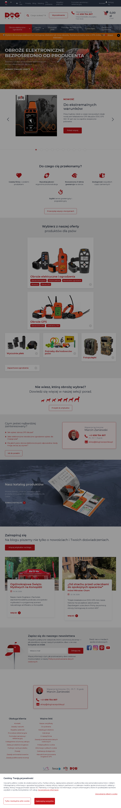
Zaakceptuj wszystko (45, 801)
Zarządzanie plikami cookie (106, 794)
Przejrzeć (60, 79)
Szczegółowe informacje (48, 790)
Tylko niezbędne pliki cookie (17, 801)
